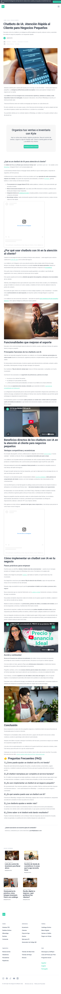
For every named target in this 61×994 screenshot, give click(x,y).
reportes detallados (41, 477)
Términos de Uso (29, 983)
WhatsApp (6, 167)
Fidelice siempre (27, 889)
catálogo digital (36, 592)
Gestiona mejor (9, 862)
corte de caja (14, 259)
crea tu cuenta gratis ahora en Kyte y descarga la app (30, 754)
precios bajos (47, 454)
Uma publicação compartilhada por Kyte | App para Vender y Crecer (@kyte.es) (24, 245)
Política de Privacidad (39, 983)
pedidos (25, 574)
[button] (58, 6)
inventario (46, 178)
